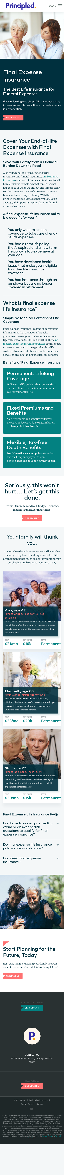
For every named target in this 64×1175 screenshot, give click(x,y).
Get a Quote (12, 53)
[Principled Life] (21, 6)
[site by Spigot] (32, 1109)
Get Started (32, 1086)
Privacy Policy (47, 1136)
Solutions (7, 34)
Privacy (31, 1104)
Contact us (32, 1054)
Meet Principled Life (14, 40)
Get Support (32, 1008)
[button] (32, 829)
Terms (23, 1104)
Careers (40, 1104)
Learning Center (12, 46)
